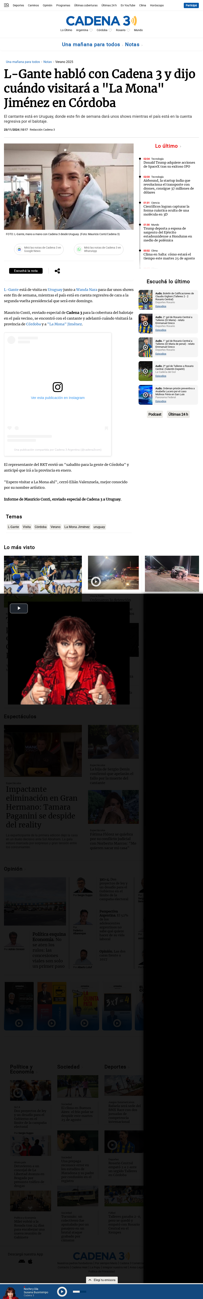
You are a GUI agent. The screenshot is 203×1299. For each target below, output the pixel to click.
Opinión (47, 5)
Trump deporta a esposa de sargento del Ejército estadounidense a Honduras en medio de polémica (168, 234)
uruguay (99, 527)
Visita (27, 527)
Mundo (138, 30)
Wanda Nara (86, 289)
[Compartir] (57, 271)
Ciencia (155, 202)
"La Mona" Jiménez (64, 324)
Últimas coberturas (86, 5)
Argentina (82, 30)
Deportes (18, 5)
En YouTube (128, 5)
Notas (133, 44)
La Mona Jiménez (77, 527)
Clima (142, 5)
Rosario (120, 30)
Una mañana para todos (92, 44)
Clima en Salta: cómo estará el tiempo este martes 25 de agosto (169, 256)
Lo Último (66, 30)
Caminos (33, 5)
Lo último (167, 146)
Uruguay (54, 289)
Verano (55, 527)
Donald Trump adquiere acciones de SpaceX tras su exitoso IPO (169, 164)
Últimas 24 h (109, 5)
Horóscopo (157, 5)
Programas (63, 5)
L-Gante (11, 289)
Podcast (154, 414)
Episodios (160, 306)
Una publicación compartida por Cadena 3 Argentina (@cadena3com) (58, 449)
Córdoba (102, 30)
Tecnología (157, 158)
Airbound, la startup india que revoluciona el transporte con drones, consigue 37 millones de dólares (169, 186)
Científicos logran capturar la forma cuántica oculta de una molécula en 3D (166, 210)
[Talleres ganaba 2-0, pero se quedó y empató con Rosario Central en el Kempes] (43, 582)
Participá (191, 5)
